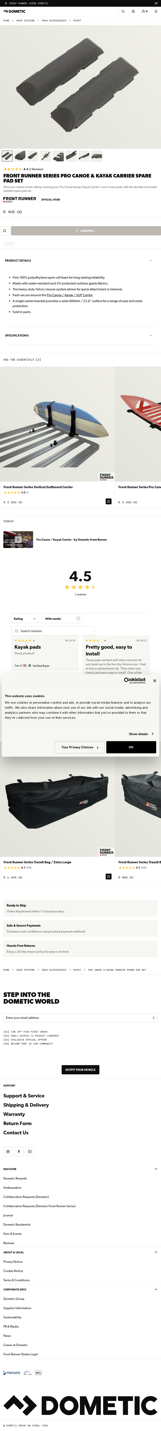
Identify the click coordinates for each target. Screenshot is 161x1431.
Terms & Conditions (16, 1280)
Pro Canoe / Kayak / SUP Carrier (69, 295)
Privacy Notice (13, 1262)
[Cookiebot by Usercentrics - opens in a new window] (127, 680)
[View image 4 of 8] (45, 156)
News (20, 1336)
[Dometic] (14, 11)
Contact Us (16, 1133)
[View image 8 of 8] (96, 156)
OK (131, 747)
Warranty (14, 1114)
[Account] (133, 11)
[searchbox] (56, 630)
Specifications (17, 335)
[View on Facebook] (18, 1151)
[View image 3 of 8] (32, 156)
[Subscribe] (153, 1018)
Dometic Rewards (15, 1178)
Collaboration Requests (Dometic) (26, 1197)
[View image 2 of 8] (20, 156)
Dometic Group (27, 1299)
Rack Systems (26, 21)
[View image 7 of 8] (84, 156)
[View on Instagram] (8, 1151)
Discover (9, 1169)
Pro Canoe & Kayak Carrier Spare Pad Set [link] (117, 970)
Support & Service (23, 1096)
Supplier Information (17, 1308)
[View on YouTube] (29, 1151)
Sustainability (12, 1317)
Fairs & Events (12, 1234)
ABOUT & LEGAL (13, 1252)
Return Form (17, 1123)
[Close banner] (154, 680)
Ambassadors (12, 1188)
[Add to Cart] (109, 501)
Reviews (8, 1243)
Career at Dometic (28, 1345)
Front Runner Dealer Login (20, 1354)
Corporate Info (14, 1289)
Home (6, 21)
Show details (138, 734)
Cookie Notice (13, 1271)
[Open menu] (156, 11)
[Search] (123, 11)
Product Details (18, 260)
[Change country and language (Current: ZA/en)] (156, 3)
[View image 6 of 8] (71, 156)
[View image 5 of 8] (58, 156)
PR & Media (24, 1326)
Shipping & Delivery (26, 1105)
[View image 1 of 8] (7, 156)
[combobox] (24, 618)
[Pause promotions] (5, 3)
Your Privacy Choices (77, 747)
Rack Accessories (54, 21)
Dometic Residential (30, 1224)
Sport (77, 21)
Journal (8, 1215)
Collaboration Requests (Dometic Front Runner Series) (39, 1206)
